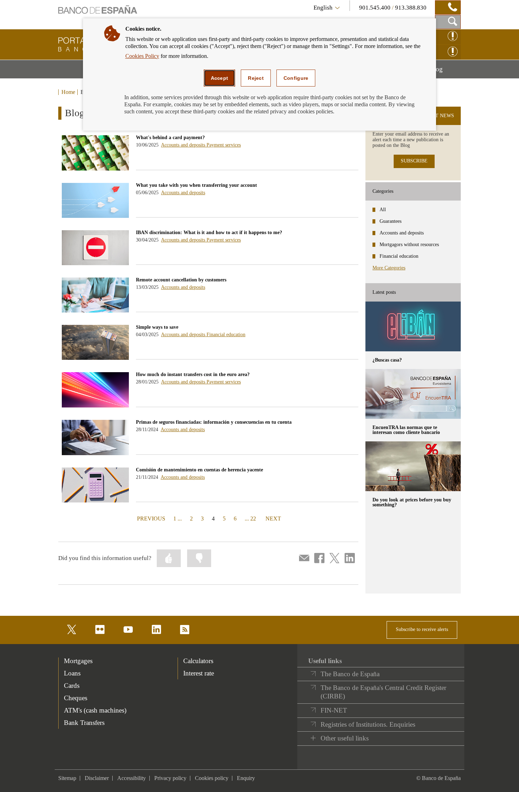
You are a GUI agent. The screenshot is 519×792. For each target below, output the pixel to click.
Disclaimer (97, 778)
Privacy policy (170, 778)
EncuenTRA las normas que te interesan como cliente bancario (406, 430)
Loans (72, 673)
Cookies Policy (142, 56)
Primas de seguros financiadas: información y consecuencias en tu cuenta (214, 422)
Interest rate (198, 673)
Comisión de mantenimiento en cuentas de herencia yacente (199, 469)
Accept (219, 78)
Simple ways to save (157, 327)
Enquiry (246, 778)
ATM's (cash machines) (95, 710)
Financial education (226, 334)
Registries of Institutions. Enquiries (368, 724)
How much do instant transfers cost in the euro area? (193, 374)
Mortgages (78, 661)
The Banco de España (350, 674)
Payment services (224, 145)
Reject (256, 78)
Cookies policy (211, 778)
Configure (296, 78)
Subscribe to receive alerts (422, 629)
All (383, 209)
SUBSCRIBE (414, 160)
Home (68, 92)
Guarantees (390, 221)
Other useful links (345, 738)
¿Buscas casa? (387, 360)
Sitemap (67, 778)
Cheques (75, 698)
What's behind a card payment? (170, 137)
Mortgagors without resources (409, 244)
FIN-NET (334, 710)
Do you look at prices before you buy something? (411, 502)
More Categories (388, 267)
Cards (71, 685)
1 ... (177, 519)
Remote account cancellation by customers (181, 279)
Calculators (198, 661)
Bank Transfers (84, 722)
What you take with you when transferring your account (196, 185)
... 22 (250, 519)
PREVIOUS (150, 518)
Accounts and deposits (184, 145)
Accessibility (131, 778)
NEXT (273, 518)
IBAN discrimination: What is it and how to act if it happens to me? (209, 232)
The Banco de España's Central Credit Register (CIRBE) (383, 692)
